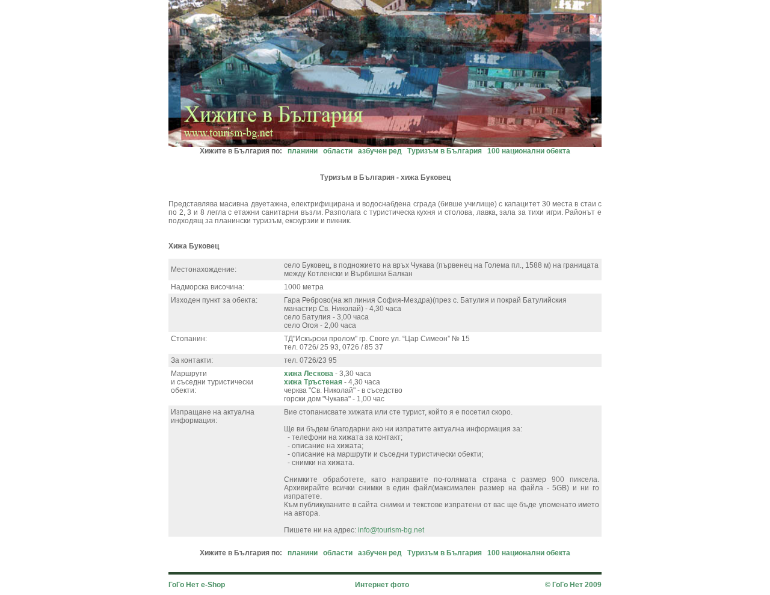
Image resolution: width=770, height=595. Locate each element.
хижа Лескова (308, 373)
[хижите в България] (385, 143)
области (338, 151)
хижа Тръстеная (313, 382)
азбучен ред (380, 151)
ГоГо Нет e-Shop (196, 585)
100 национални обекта (528, 151)
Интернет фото (382, 585)
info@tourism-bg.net (391, 530)
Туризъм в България (444, 151)
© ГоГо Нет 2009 (573, 585)
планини (303, 151)
